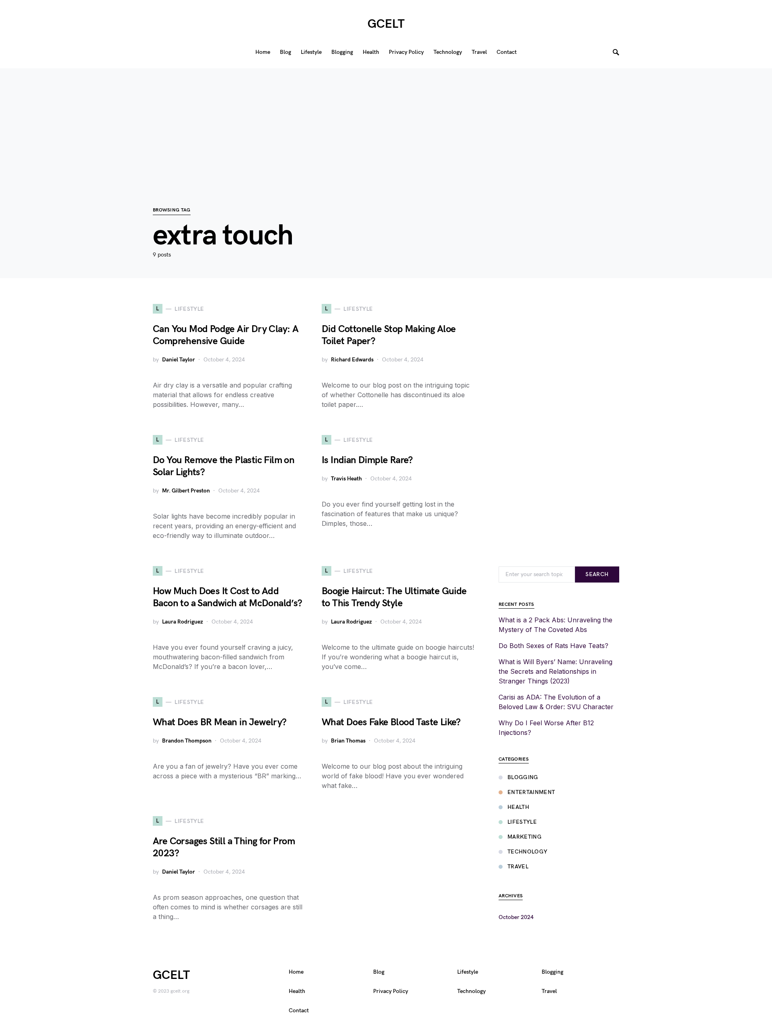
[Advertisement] (386, 124)
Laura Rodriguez (182, 621)
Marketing (524, 836)
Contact (299, 1010)
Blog (378, 971)
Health (518, 807)
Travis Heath (346, 478)
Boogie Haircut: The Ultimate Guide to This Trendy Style (394, 597)
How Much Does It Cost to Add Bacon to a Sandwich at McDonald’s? (227, 597)
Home (296, 971)
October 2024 (516, 917)
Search (596, 574)
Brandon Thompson (186, 740)
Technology (527, 851)
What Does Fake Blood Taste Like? (391, 722)
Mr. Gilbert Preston (186, 490)
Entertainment (531, 792)
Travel (517, 866)
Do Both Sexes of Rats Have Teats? (553, 646)
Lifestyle (522, 822)
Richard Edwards (352, 359)
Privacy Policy (390, 991)
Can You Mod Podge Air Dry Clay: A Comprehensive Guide (225, 335)
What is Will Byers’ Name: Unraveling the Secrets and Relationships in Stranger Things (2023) (555, 671)
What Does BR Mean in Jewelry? (220, 722)
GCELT (386, 24)
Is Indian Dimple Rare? (367, 460)
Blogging (522, 777)
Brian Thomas (348, 740)
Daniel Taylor (178, 359)
